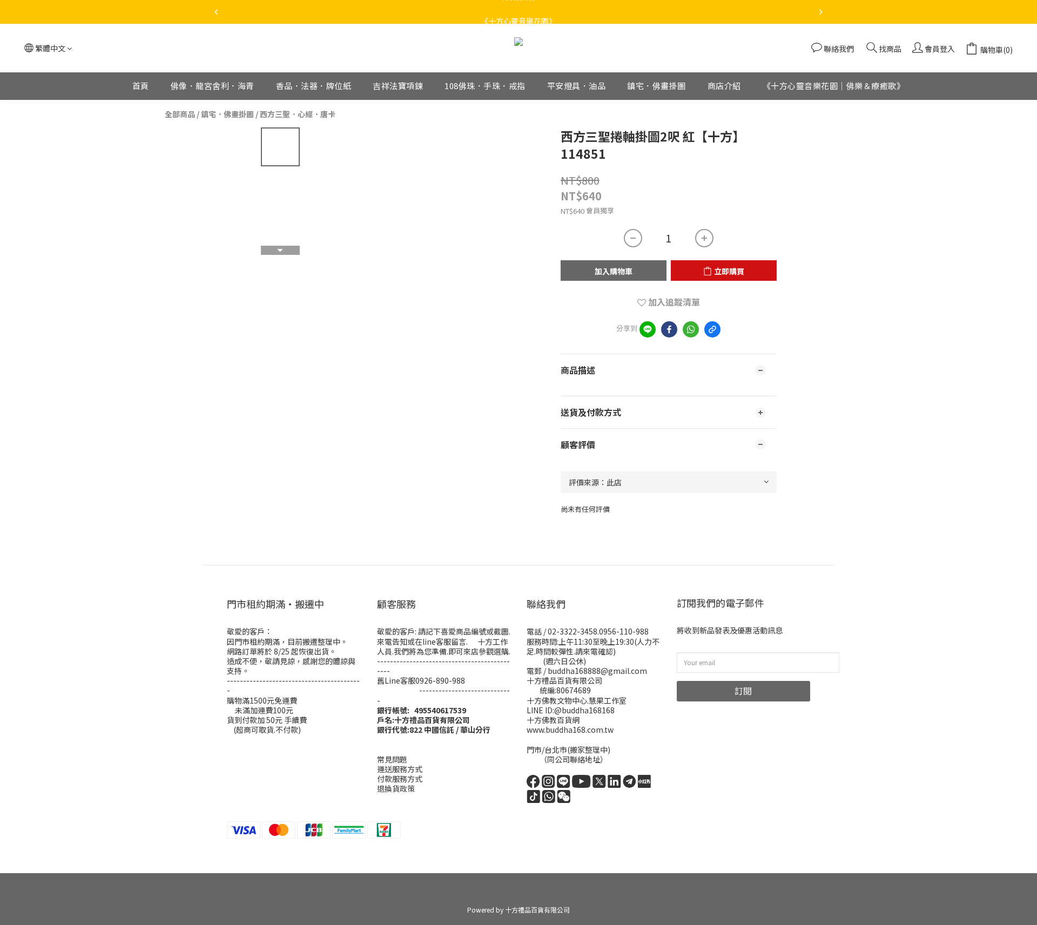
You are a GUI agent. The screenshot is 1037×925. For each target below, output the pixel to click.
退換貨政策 (396, 788)
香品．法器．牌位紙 (314, 85)
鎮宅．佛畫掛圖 (656, 85)
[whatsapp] (691, 329)
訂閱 (743, 690)
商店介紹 (724, 85)
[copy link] (712, 329)
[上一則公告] (216, 12)
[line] (647, 329)
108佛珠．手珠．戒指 (485, 85)
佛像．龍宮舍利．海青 (212, 85)
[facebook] (669, 329)
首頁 (140, 85)
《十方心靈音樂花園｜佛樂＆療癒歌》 (834, 85)
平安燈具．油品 (576, 85)
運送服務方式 (399, 769)
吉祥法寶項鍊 (398, 85)
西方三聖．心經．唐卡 (297, 114)
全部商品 (180, 114)
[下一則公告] (821, 12)
